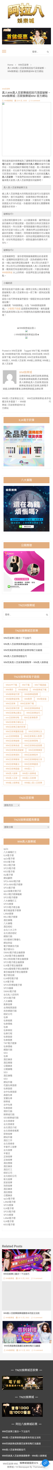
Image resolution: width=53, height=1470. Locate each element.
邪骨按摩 (8, 1134)
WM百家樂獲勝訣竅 (15, 731)
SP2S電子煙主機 (12, 907)
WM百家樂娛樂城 (32, 708)
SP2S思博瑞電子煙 (13, 985)
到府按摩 (8, 1185)
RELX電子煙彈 (10, 917)
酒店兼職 (8, 920)
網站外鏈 (8, 1082)
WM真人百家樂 (18, 360)
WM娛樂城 (8, 101)
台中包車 (8, 1105)
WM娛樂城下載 (39, 689)
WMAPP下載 (11, 685)
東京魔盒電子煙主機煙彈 (15, 972)
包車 (6, 1017)
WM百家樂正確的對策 (16, 727)
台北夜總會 (9, 1121)
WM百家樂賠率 (31, 755)
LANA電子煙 (9, 1202)
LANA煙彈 (8, 913)
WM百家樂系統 (19, 357)
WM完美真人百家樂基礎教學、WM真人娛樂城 (26, 662)
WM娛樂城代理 (12, 354)
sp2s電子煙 (9, 858)
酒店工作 (8, 1140)
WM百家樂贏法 (12, 764)
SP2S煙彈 (8, 904)
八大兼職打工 (10, 852)
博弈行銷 (8, 1111)
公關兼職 (8, 1069)
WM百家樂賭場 (12, 759)
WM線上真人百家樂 (33, 783)
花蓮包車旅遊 (10, 1085)
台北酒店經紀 (10, 933)
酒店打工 (8, 1169)
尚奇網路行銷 (10, 1011)
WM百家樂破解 (12, 741)
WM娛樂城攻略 (12, 699)
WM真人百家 (11, 778)
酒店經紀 (8, 926)
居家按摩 (8, 1182)
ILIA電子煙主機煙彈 (13, 965)
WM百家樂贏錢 (31, 764)
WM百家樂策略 (31, 741)
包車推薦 (8, 1020)
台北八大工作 (10, 930)
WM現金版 (26, 354)
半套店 (7, 1153)
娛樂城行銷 (9, 1114)
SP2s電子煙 (9, 888)
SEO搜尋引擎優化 (12, 939)
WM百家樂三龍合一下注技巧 (17, 638)
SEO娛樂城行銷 (11, 1117)
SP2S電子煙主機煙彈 (14, 962)
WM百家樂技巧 (33, 713)
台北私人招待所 (11, 994)
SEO (6, 1053)
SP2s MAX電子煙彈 (13, 884)
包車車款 (8, 1030)
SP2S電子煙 (9, 868)
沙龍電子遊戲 (14, 308)
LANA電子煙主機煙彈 (14, 956)
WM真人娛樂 (11, 773)
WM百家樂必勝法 (13, 713)
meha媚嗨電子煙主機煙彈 (16, 968)
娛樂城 (7, 1101)
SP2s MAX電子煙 (12, 881)
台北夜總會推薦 (11, 1130)
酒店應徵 (8, 1062)
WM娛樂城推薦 (31, 694)
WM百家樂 (6, 89)
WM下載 (36, 350)
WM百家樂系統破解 (15, 750)
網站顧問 (8, 878)
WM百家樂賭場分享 (33, 759)
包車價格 (8, 1024)
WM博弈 (9, 689)
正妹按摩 (8, 1156)
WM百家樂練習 (35, 750)
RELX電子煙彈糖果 (13, 894)
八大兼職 (8, 923)
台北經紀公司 (10, 1176)
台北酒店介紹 (10, 1127)
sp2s (6, 849)
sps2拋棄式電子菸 (12, 891)
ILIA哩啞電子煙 (11, 978)
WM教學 (28, 699)
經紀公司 (8, 1014)
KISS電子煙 (9, 862)
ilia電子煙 (8, 875)
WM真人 (6, 360)
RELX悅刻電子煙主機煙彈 (16, 959)
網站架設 (8, 943)
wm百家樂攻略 (12, 717)
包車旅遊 (8, 1037)
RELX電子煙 (9, 865)
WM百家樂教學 (31, 717)
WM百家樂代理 (12, 708)
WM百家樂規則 (12, 755)
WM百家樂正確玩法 (15, 722)
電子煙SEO (9, 949)
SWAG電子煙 (10, 991)
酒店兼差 (8, 1059)
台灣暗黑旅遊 (10, 1007)
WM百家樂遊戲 (12, 769)
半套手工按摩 (10, 1147)
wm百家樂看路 (12, 736)
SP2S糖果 (8, 988)
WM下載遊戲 (40, 685)
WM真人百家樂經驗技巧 (15, 656)
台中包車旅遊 (10, 1092)
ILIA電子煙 (9, 855)
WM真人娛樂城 (29, 773)
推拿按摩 (8, 1004)
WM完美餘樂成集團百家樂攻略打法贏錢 (23, 650)
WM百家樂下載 (27, 703)
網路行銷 (8, 936)
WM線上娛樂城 (34, 360)
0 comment (35, 101)
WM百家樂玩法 (35, 731)
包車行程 (8, 1033)
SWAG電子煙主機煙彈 (14, 952)
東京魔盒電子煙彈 (12, 910)
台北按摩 (8, 1150)
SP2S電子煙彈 (11, 897)
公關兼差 (8, 1066)
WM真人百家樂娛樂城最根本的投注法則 (23, 644)
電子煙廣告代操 (11, 946)
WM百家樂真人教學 (33, 736)
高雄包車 (8, 1095)
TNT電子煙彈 (10, 1043)
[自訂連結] (45, 1463)
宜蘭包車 (8, 1098)
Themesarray (39, 1467)
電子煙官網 (9, 975)
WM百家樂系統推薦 (36, 357)
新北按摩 (8, 1179)
